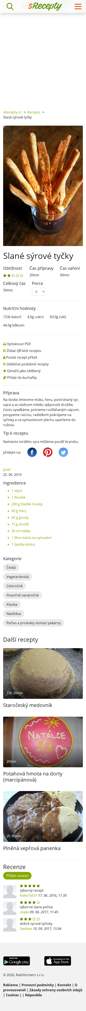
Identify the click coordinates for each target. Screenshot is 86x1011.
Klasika (11, 604)
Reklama (10, 985)
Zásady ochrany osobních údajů (55, 990)
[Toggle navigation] (78, 6)
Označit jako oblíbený (23, 371)
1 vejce (16, 490)
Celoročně (14, 586)
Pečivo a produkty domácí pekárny (33, 623)
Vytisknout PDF (19, 344)
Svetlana (26, 928)
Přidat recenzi (17, 875)
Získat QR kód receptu (24, 350)
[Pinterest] (47, 452)
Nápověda (33, 995)
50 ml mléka (20, 531)
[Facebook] (32, 452)
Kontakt (64, 985)
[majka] (9, 908)
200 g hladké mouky (27, 504)
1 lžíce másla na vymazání (31, 537)
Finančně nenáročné (22, 595)
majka (24, 912)
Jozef (6, 469)
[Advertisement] (43, 58)
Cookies (12, 995)
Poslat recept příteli (21, 357)
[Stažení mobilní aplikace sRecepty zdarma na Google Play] (16, 960)
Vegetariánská (17, 576)
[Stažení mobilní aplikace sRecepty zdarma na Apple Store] (57, 960)
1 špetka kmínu (23, 544)
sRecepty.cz (12, 112)
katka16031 (28, 895)
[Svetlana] (9, 925)
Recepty (33, 112)
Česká (11, 567)
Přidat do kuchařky (22, 377)
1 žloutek (18, 497)
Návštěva (13, 613)
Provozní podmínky (38, 985)
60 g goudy (20, 517)
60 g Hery (18, 510)
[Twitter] (63, 452)
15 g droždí (20, 524)
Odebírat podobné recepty (28, 364)
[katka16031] (9, 891)
